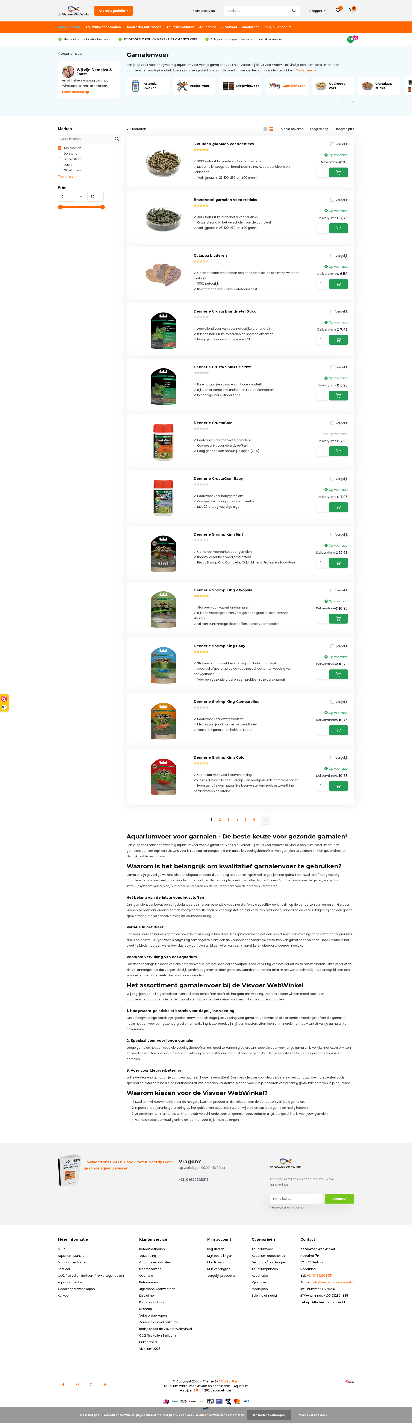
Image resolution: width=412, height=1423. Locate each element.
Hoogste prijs (344, 129)
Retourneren (148, 1282)
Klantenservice (204, 11)
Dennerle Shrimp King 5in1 (218, 534)
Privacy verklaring (152, 1302)
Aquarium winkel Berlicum (158, 1322)
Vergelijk (341, 144)
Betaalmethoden (152, 1249)
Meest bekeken (292, 129)
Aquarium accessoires (103, 27)
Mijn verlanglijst (218, 1269)
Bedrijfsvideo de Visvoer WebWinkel (165, 1329)
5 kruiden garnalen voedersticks (224, 144)
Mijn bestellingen (219, 1256)
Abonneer (339, 1198)
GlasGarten (72, 170)
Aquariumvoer (69, 27)
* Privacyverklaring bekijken (287, 1207)
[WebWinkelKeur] (349, 1381)
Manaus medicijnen (72, 1262)
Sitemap (145, 1309)
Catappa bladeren (210, 256)
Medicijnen (250, 27)
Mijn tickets (215, 1262)
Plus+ (235, 1381)
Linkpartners (148, 1342)
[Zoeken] (294, 11)
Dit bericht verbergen (269, 1415)
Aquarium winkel (70, 1282)
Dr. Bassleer (72, 159)
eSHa (61, 1249)
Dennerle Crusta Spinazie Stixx (222, 367)
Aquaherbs (208, 27)
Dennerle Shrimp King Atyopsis (223, 590)
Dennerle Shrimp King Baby (219, 646)
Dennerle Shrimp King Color (220, 757)
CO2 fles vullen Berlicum (157, 1335)
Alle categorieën (112, 11)
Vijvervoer (229, 27)
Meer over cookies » (313, 1415)
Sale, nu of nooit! (277, 27)
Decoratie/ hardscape (143, 27)
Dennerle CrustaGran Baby (218, 479)
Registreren (215, 1249)
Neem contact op (75, 92)
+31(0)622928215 (194, 1179)
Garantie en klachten (155, 1262)
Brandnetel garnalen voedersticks (225, 200)
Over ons (146, 1275)
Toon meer (305, 70)
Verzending (147, 1256)
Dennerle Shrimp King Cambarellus (226, 702)
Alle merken (72, 148)
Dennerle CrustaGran (213, 423)
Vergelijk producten (221, 1275)
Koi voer (64, 1295)
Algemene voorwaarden (157, 1289)
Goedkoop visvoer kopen (76, 1289)
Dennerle (70, 153)
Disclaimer (147, 1295)
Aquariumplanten (180, 27)
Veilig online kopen (153, 1315)
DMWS (223, 1381)
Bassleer (64, 1269)
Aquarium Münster (72, 1256)
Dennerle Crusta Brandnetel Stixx (225, 311)
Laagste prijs (319, 129)
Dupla (67, 165)
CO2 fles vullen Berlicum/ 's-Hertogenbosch (91, 1275)
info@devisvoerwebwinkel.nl (333, 1282)
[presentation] (343, 101)
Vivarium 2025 (149, 1349)
